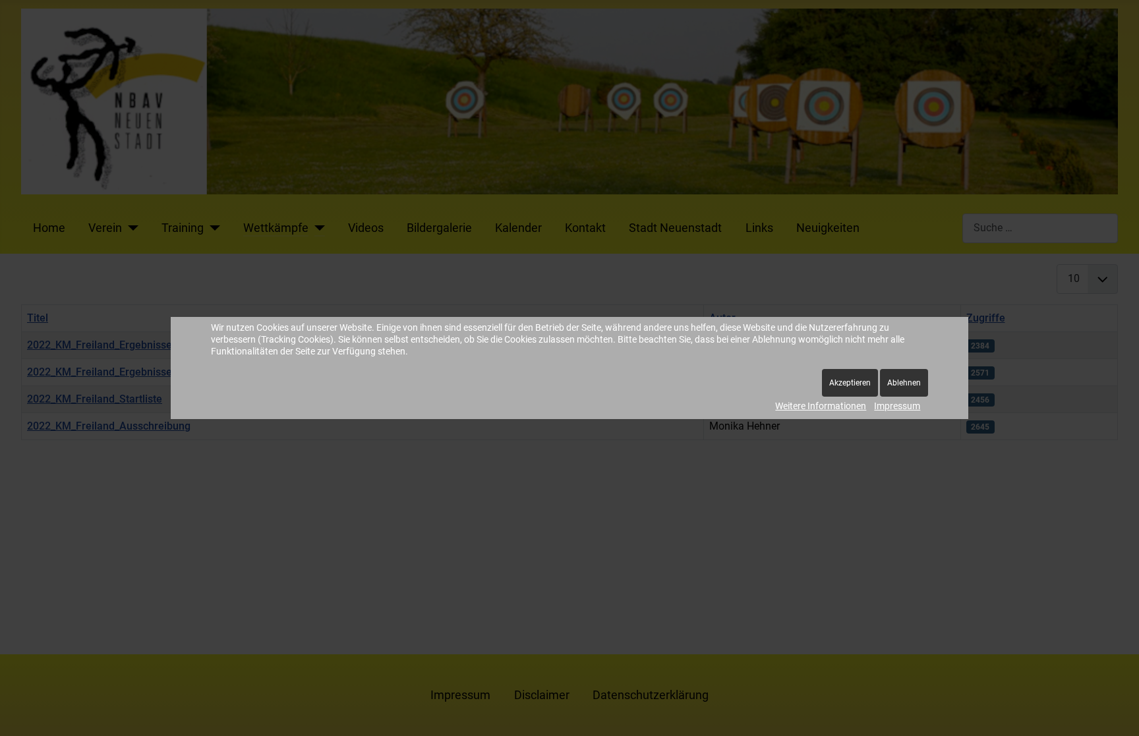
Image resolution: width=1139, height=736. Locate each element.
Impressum (897, 406)
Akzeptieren (850, 382)
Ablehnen (904, 382)
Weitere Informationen (820, 406)
